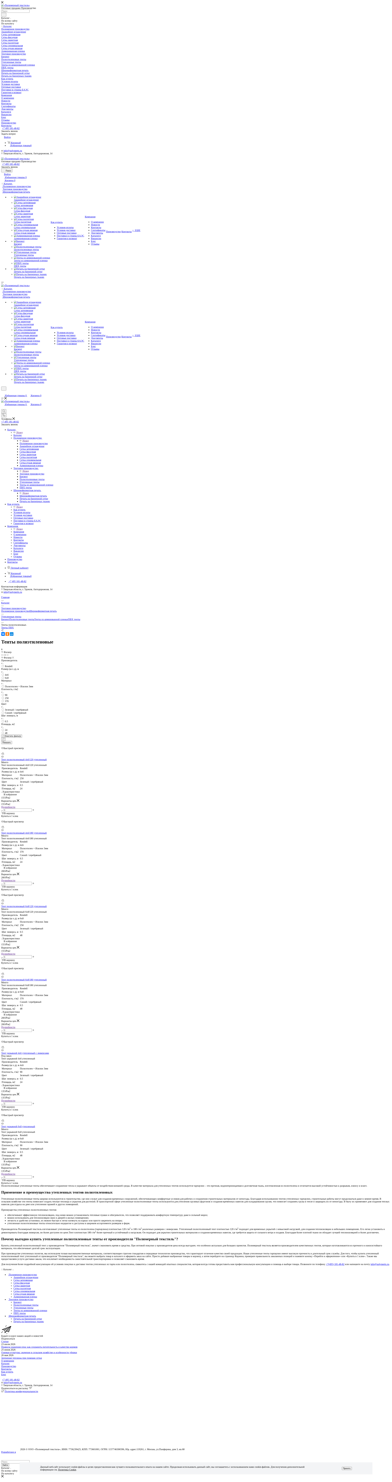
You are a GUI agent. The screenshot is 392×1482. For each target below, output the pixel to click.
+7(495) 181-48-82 (335, 1264)
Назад (20, 432)
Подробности (8, 807)
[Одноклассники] (7, 634)
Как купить (19, 509)
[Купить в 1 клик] (2, 754)
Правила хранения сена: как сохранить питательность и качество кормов (39, 1347)
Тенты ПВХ (7, 627)
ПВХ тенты (74, 619)
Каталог (17, 435)
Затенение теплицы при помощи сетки (21, 1358)
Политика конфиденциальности (21, 1391)
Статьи (5, 1341)
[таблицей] (7, 655)
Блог (3, 1374)
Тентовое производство (32, 473)
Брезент (5, 619)
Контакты (6, 1369)
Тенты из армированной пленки (51, 619)
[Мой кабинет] (2, 392)
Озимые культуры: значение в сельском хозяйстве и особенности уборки (39, 1352)
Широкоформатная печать (33, 496)
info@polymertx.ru (13, 150)
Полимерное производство (34, 443)
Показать (6, 742)
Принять (347, 1468)
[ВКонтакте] (3, 634)
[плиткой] (2, 655)
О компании (7, 1360)
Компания (18, 531)
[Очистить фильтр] (3, 739)
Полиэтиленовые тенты (21, 619)
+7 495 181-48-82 (11, 128)
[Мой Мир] (11, 634)
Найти (5, 1465)
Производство (8, 1366)
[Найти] (3, 15)
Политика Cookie (67, 1469)
